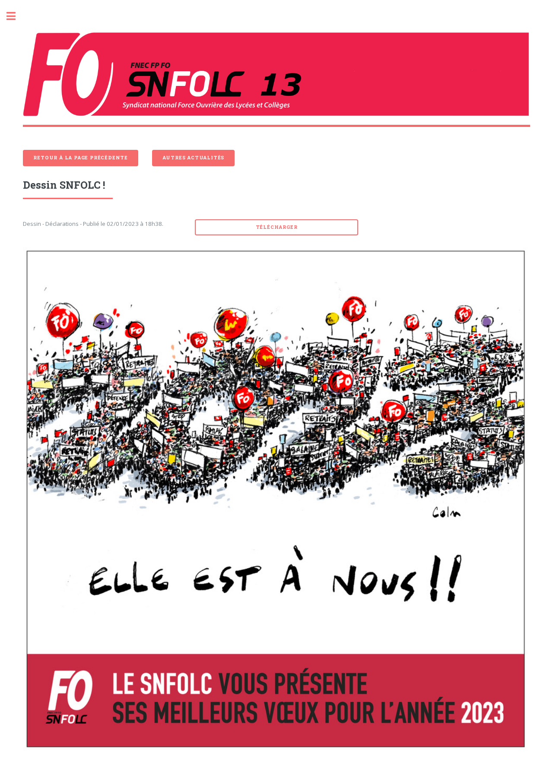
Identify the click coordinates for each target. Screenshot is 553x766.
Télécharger (277, 227)
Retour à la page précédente (80, 158)
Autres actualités (193, 158)
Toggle (15, 16)
